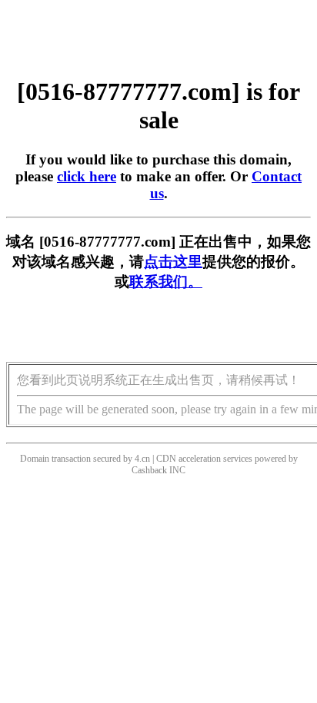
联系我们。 (165, 282)
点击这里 (173, 262)
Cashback (149, 470)
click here (86, 176)
